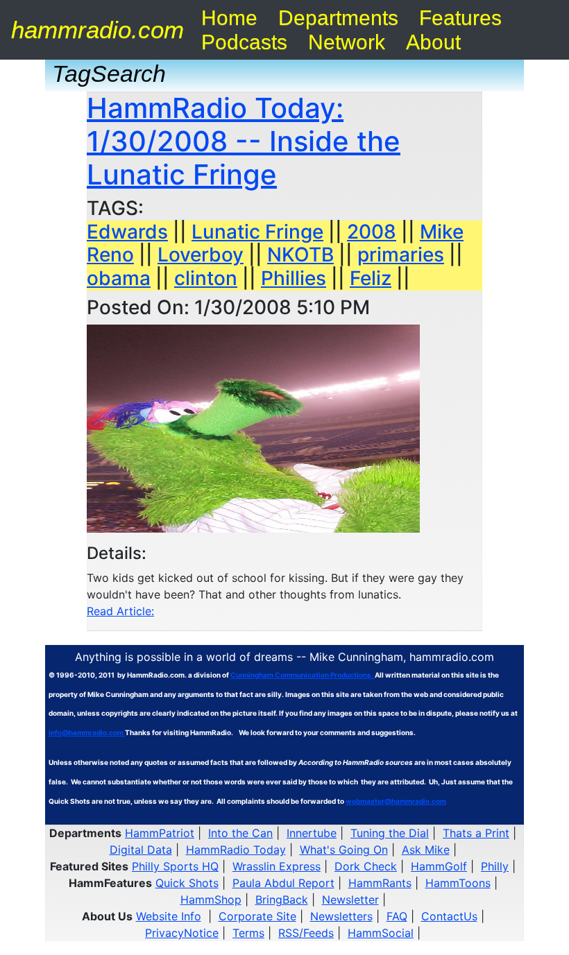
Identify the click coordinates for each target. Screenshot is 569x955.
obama (119, 278)
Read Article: (120, 611)
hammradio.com (97, 29)
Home (229, 17)
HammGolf (439, 866)
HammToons (458, 883)
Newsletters (341, 916)
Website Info (168, 916)
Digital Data (141, 850)
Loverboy (201, 254)
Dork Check (365, 866)
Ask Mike (426, 850)
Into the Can (240, 833)
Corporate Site (257, 916)
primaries (400, 254)
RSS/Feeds (306, 933)
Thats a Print (476, 833)
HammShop (210, 899)
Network (346, 42)
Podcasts (244, 42)
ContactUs (449, 916)
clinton (205, 278)
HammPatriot (159, 833)
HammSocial (381, 933)
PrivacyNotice (182, 933)
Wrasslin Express (276, 866)
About (433, 42)
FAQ (397, 916)
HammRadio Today (236, 850)
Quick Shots (187, 883)
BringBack (281, 899)
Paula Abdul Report (283, 883)
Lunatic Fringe (257, 231)
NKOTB (300, 254)
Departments (338, 17)
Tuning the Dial (389, 833)
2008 (371, 231)
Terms (248, 933)
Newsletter (350, 899)
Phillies (293, 278)
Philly (495, 866)
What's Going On (344, 850)
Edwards (127, 231)
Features (460, 17)
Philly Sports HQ (175, 866)
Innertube (312, 833)
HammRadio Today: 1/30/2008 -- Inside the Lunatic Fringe (243, 141)
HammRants (379, 883)
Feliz (370, 278)
